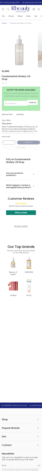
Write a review (21, 212)
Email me (32, 102)
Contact (7, 445)
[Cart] (38, 9)
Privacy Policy (34, 470)
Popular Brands (11, 428)
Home (4, 23)
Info (4, 436)
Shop (5, 419)
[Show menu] (3, 9)
